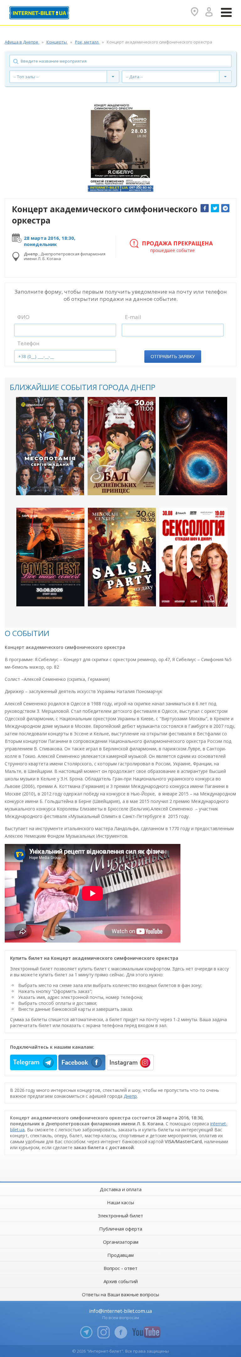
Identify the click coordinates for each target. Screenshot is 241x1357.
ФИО (23, 317)
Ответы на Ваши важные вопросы (120, 1294)
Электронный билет (120, 1215)
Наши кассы (120, 1202)
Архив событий (121, 1281)
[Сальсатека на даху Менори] (122, 557)
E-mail (133, 317)
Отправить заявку (173, 356)
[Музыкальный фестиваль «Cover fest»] (50, 557)
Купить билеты (46, 485)
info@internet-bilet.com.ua (120, 1311)
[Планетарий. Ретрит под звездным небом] (193, 446)
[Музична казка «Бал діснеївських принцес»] (122, 446)
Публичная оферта (120, 1229)
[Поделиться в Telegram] (225, 208)
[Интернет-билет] (39, 12)
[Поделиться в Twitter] (215, 208)
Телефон (28, 343)
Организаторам (120, 1242)
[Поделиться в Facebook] (205, 208)
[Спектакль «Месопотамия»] (50, 446)
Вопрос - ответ (120, 1268)
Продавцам (120, 1255)
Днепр (130, 1096)
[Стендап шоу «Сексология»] (193, 557)
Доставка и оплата (121, 1189)
